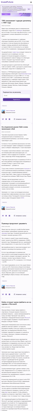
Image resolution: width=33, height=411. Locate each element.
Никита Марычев (10, 110)
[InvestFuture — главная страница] (7, 2)
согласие (19, 8)
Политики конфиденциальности (9, 11)
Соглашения (10, 10)
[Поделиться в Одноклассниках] (6, 119)
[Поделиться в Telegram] (3, 119)
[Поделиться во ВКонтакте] (9, 119)
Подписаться (16, 99)
